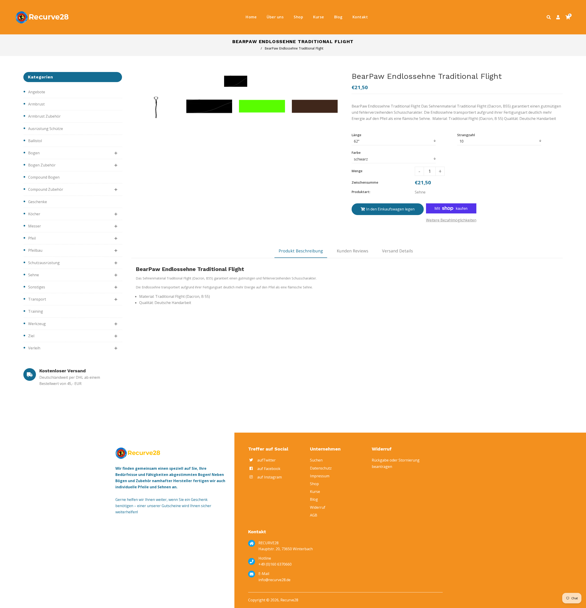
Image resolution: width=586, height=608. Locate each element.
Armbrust (36, 104)
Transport (37, 299)
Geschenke (37, 201)
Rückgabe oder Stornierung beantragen (396, 463)
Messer (34, 226)
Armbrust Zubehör (44, 116)
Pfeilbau (35, 250)
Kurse (315, 491)
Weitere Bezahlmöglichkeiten (451, 220)
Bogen (34, 152)
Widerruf (317, 507)
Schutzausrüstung (44, 262)
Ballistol (35, 140)
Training (35, 311)
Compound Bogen (44, 177)
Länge (356, 135)
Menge (357, 171)
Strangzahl (466, 135)
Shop (314, 483)
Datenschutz (321, 468)
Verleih (34, 348)
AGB (313, 515)
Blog (314, 499)
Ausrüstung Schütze (45, 128)
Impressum (319, 475)
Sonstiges (36, 287)
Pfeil (32, 238)
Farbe (356, 152)
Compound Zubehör (45, 189)
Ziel (31, 335)
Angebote (36, 91)
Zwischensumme (365, 182)
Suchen (316, 460)
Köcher (34, 213)
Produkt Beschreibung (301, 251)
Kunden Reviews (352, 251)
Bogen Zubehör (42, 165)
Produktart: (361, 192)
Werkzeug (37, 323)
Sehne (33, 274)
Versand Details (397, 251)
